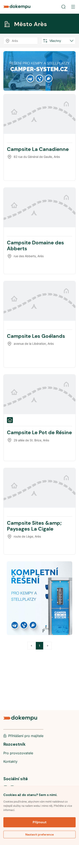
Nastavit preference (39, 834)
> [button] (47, 646)
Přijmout (40, 822)
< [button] (31, 646)
